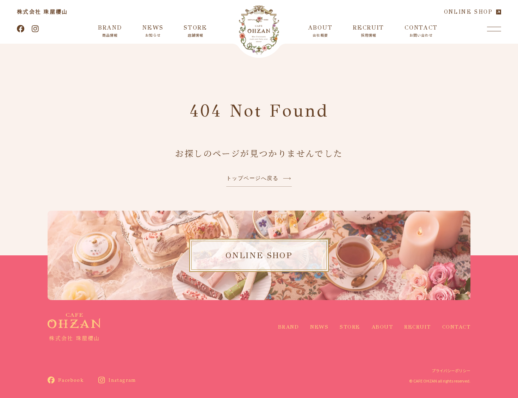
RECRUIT (417, 327)
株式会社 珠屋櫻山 (42, 11)
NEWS (319, 327)
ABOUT (382, 327)
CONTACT (456, 327)
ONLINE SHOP (468, 11)
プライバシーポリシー (451, 370)
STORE (350, 327)
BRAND (288, 327)
